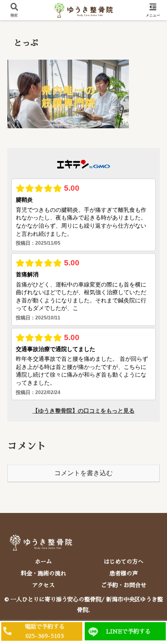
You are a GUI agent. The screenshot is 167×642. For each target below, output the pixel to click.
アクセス (43, 585)
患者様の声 (123, 573)
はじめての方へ (123, 561)
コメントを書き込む (83, 473)
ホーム (43, 561)
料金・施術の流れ (43, 573)
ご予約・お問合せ (123, 585)
